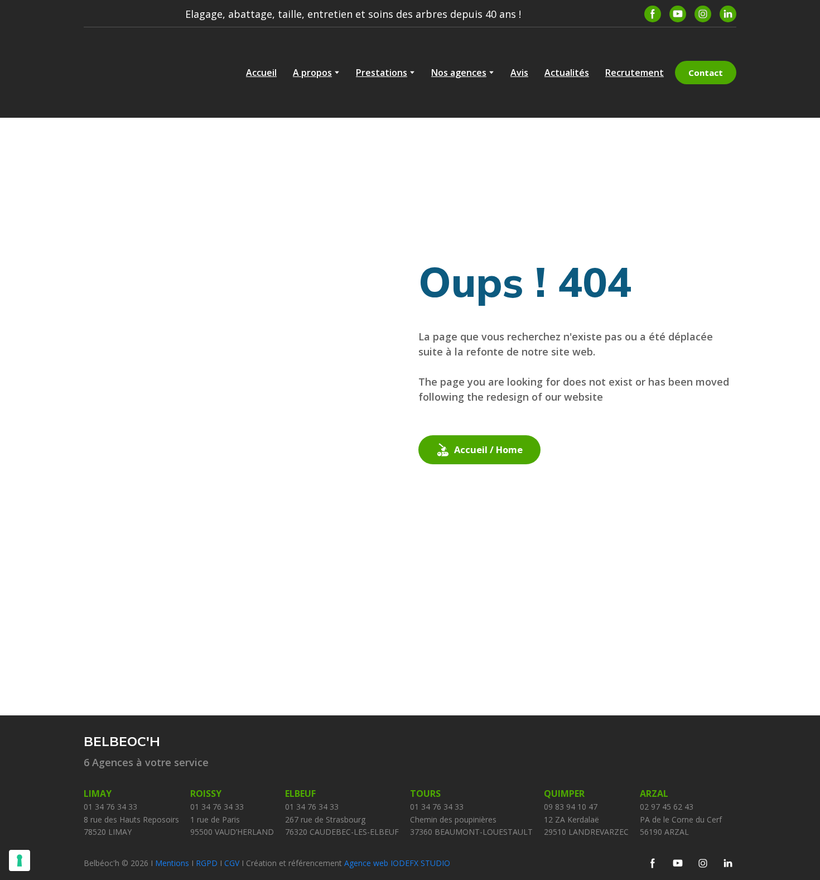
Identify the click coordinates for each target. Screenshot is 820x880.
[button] (652, 14)
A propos (312, 72)
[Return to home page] (139, 73)
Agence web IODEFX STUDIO (397, 863)
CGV (233, 863)
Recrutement (634, 72)
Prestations (381, 72)
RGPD (208, 863)
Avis (519, 72)
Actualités (566, 72)
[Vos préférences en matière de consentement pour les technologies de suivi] (19, 860)
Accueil (261, 72)
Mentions (172, 863)
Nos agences (458, 72)
